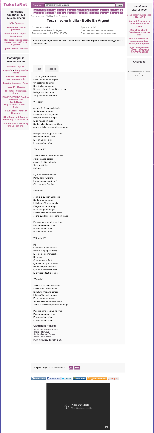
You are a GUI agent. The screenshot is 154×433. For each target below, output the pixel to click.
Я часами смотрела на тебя (16, 77)
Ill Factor (9, 91)
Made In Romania (19, 111)
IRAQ (15, 107)
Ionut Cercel (11, 110)
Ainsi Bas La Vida (49, 329)
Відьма (21, 87)
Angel (26, 83)
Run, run (45, 332)
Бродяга (19, 23)
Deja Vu (21, 66)
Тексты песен (37, 16)
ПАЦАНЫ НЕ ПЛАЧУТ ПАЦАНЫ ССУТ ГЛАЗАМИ (139, 49)
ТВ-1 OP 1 (140, 17)
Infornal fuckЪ (10, 123)
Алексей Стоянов (137, 21)
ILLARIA (11, 87)
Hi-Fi (10, 23)
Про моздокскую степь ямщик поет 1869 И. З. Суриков (16, 42)
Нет (77, 367)
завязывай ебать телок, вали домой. (139, 42)
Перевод (51, 69)
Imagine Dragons (12, 83)
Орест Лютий (11, 48)
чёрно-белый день (18, 34)
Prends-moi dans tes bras (139, 33)
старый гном (11, 33)
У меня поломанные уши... (140, 23)
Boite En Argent (60, 16)
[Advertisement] (78, 55)
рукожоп (15, 29)
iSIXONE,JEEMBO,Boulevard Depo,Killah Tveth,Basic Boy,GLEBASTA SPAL (15, 101)
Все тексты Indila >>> (47, 340)
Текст (38, 69)
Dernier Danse (48, 334)
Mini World (46, 336)
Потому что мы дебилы (18, 124)
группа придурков (15, 27)
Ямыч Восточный (138, 38)
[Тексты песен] (15, 6)
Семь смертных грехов (139, 15)
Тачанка (24, 48)
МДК (131, 47)
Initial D (11, 66)
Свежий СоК (22, 119)
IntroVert (10, 76)
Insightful (7, 70)
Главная (37, 5)
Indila (49, 16)
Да (70, 367)
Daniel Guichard (138, 30)
